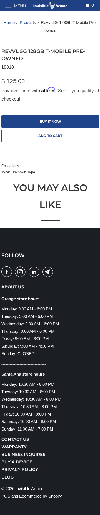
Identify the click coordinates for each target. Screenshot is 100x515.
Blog (7, 477)
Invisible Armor (29, 488)
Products (28, 22)
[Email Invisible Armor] (48, 271)
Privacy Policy (19, 469)
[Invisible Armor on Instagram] (21, 271)
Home (9, 22)
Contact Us (15, 439)
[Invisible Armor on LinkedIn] (35, 271)
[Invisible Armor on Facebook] (7, 271)
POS (5, 496)
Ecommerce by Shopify (40, 496)
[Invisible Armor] (50, 5)
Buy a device (16, 461)
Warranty (14, 446)
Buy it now (50, 121)
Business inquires (23, 454)
